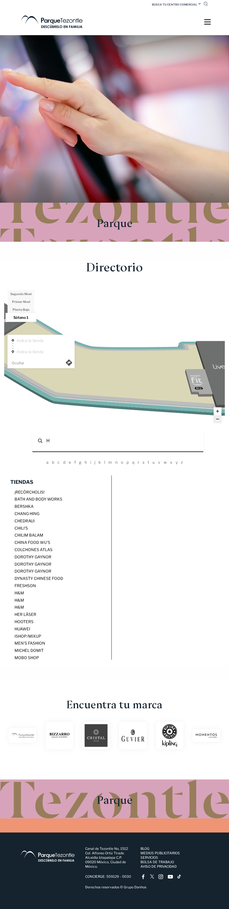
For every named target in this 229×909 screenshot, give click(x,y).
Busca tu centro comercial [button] (174, 4)
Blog (144, 848)
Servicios (149, 857)
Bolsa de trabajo (157, 862)
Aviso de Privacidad (158, 866)
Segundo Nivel (21, 294)
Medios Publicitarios (160, 853)
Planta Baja (21, 310)
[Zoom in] (217, 411)
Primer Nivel (21, 302)
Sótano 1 (20, 317)
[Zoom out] (217, 419)
